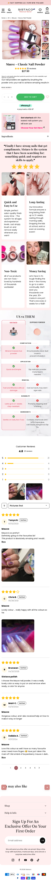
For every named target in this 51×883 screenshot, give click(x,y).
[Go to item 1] (17, 491)
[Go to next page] (40, 768)
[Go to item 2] (34, 491)
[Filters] (4, 505)
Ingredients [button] (7, 136)
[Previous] (4, 787)
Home (3, 18)
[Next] (47, 787)
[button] (3, 9)
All (9, 18)
